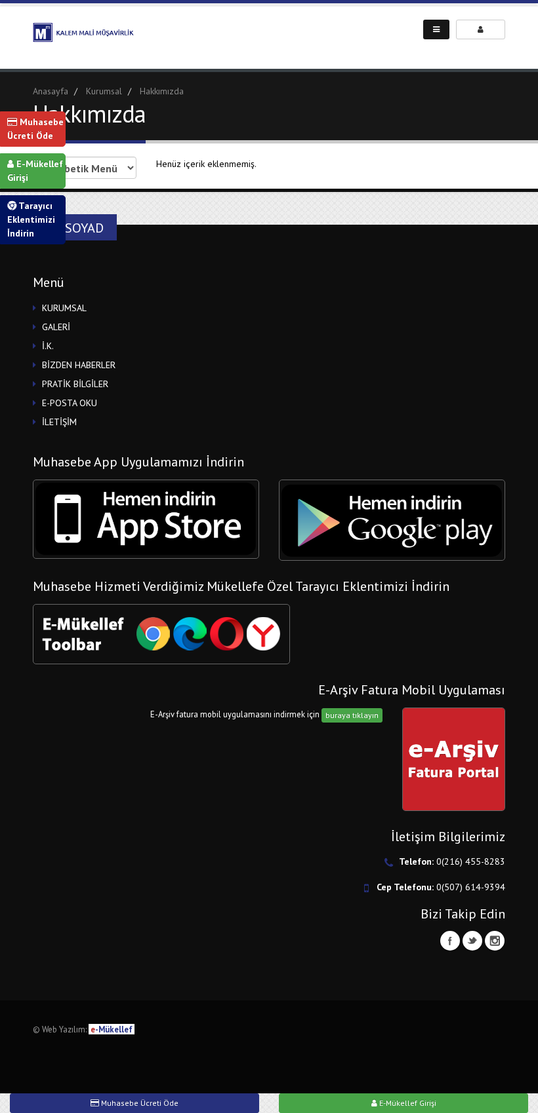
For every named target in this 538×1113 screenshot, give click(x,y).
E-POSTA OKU (69, 403)
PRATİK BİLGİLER (75, 384)
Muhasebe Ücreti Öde (35, 128)
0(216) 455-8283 (470, 861)
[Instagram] (495, 941)
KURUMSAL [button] (64, 308)
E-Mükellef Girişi (35, 170)
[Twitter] (472, 941)
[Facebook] (450, 941)
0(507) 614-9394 (470, 887)
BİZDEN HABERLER (78, 365)
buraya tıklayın (352, 715)
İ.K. (48, 346)
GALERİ (56, 327)
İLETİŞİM (59, 422)
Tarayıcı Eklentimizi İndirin (31, 219)
